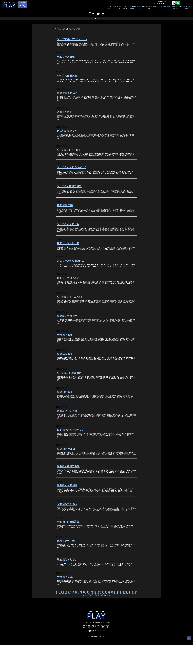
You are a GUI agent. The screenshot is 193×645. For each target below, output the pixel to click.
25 (118, 592)
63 (93, 595)
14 (87, 592)
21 (106, 592)
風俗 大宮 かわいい (67, 93)
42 (86, 593)
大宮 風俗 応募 (65, 577)
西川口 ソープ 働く (67, 540)
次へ (108, 595)
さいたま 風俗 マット (68, 131)
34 (63, 593)
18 (98, 592)
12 (81, 592)
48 (104, 593)
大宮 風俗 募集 (65, 335)
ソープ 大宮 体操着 (67, 76)
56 (127, 593)
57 (130, 593)
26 (121, 592)
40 (80, 593)
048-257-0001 (96, 626)
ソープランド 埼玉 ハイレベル (72, 39)
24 (115, 592)
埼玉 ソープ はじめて (68, 278)
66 (102, 595)
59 (136, 593)
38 (75, 593)
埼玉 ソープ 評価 (66, 57)
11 (79, 592)
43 (89, 593)
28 (127, 592)
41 (83, 593)
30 (133, 592)
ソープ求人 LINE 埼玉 (69, 150)
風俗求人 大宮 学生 (67, 316)
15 (89, 592)
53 (118, 593)
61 (87, 595)
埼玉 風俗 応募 (65, 205)
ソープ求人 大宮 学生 (68, 224)
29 (130, 592)
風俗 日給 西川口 (66, 449)
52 (115, 593)
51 (112, 593)
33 (60, 593)
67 (105, 595)
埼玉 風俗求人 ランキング (70, 430)
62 (90, 595)
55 (124, 593)
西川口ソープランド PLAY (64, 29)
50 (110, 593)
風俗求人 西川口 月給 (68, 466)
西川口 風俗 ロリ (65, 112)
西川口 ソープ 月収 (67, 411)
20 (103, 592)
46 (98, 593)
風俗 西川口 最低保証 (68, 521)
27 (124, 592)
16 (92, 592)
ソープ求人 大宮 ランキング (71, 167)
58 (133, 593)
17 (95, 592)
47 (101, 593)
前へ (57, 592)
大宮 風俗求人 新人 (67, 504)
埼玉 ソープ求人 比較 (68, 243)
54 (121, 593)
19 (100, 592)
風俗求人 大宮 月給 (67, 485)
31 (136, 592)
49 (107, 593)
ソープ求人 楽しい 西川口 (70, 297)
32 (57, 593)
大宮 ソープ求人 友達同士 (70, 261)
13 (84, 592)
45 (95, 593)
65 (99, 595)
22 (109, 592)
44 (92, 593)
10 (76, 592)
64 (96, 595)
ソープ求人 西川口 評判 (69, 186)
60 (84, 595)
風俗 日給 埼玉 (65, 392)
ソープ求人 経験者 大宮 (69, 373)
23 (112, 592)
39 (77, 593)
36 (69, 593)
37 (72, 593)
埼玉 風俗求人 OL (66, 559)
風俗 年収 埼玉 (65, 354)
